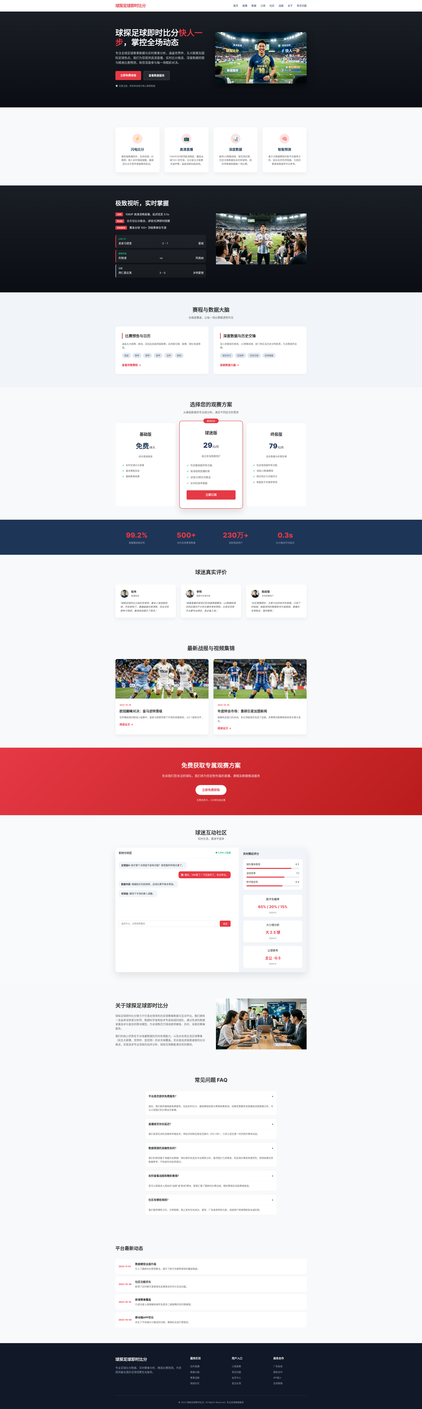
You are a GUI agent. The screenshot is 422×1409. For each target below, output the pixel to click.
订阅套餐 (236, 1366)
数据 (253, 5)
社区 (272, 5)
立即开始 (145, 487)
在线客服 (278, 1383)
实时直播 (194, 1366)
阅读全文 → (126, 724)
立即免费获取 (211, 790)
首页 (235, 5)
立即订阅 (210, 494)
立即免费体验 (128, 75)
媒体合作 (278, 1372)
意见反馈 (236, 1383)
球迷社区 (194, 1383)
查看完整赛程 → (131, 365)
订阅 (262, 5)
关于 (290, 5)
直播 (244, 5)
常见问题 (302, 5)
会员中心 (236, 1377)
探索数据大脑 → (229, 365)
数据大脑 (194, 1372)
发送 (225, 924)
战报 (281, 5)
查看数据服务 (157, 75)
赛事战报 (194, 1377)
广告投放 (278, 1366)
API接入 (277, 1377)
